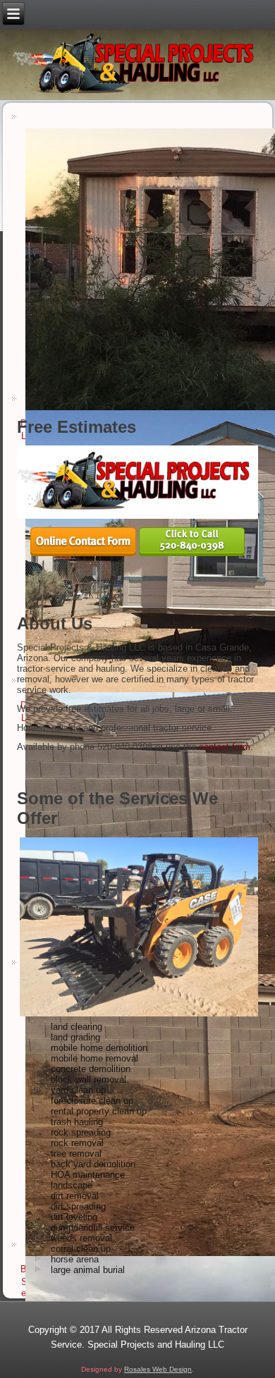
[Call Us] (192, 553)
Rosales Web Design (158, 1369)
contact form (224, 747)
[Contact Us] (83, 553)
